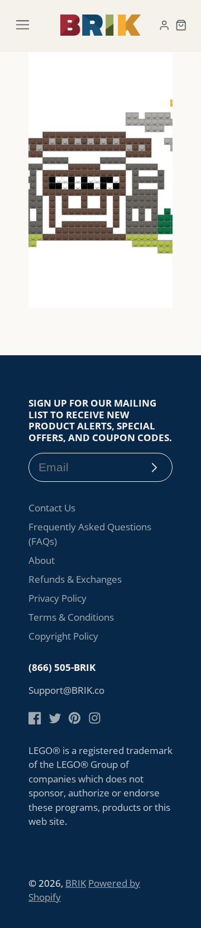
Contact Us (51, 507)
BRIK (75, 883)
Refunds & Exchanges (75, 579)
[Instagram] (94, 718)
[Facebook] (34, 718)
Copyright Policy (63, 636)
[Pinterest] (74, 718)
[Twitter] (55, 718)
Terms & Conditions (71, 617)
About (41, 560)
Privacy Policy (57, 598)
